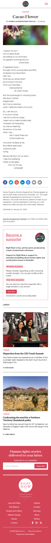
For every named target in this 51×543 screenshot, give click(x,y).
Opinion (6, 350)
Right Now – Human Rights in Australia (26, 4)
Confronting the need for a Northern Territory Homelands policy (21, 418)
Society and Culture (14, 511)
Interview (37, 511)
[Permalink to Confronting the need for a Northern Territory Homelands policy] (25, 394)
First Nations (14, 507)
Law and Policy (14, 503)
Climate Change (14, 515)
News (37, 515)
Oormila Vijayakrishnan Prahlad (22, 21)
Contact (14, 523)
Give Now (11, 292)
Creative (25, 12)
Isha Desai (9, 368)
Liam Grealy (10, 434)
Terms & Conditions (34, 531)
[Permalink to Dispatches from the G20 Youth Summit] (25, 330)
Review (37, 519)
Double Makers (30, 534)
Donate (14, 519)
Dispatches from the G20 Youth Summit (23, 353)
